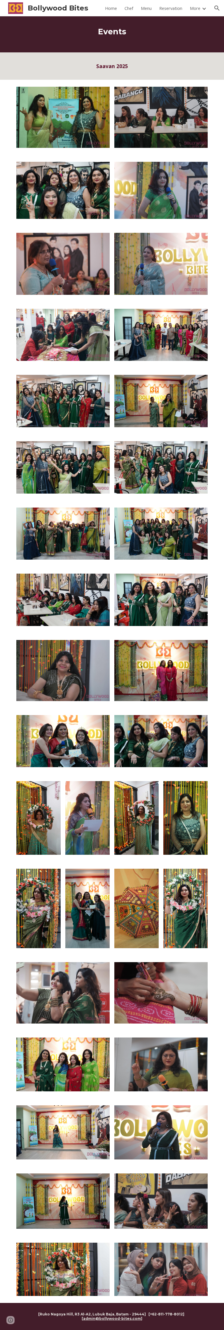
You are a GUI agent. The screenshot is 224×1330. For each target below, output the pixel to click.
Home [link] (111, 8)
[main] (111, 34)
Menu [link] (146, 8)
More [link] (195, 8)
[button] (217, 8)
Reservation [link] (170, 8)
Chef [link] (129, 8)
